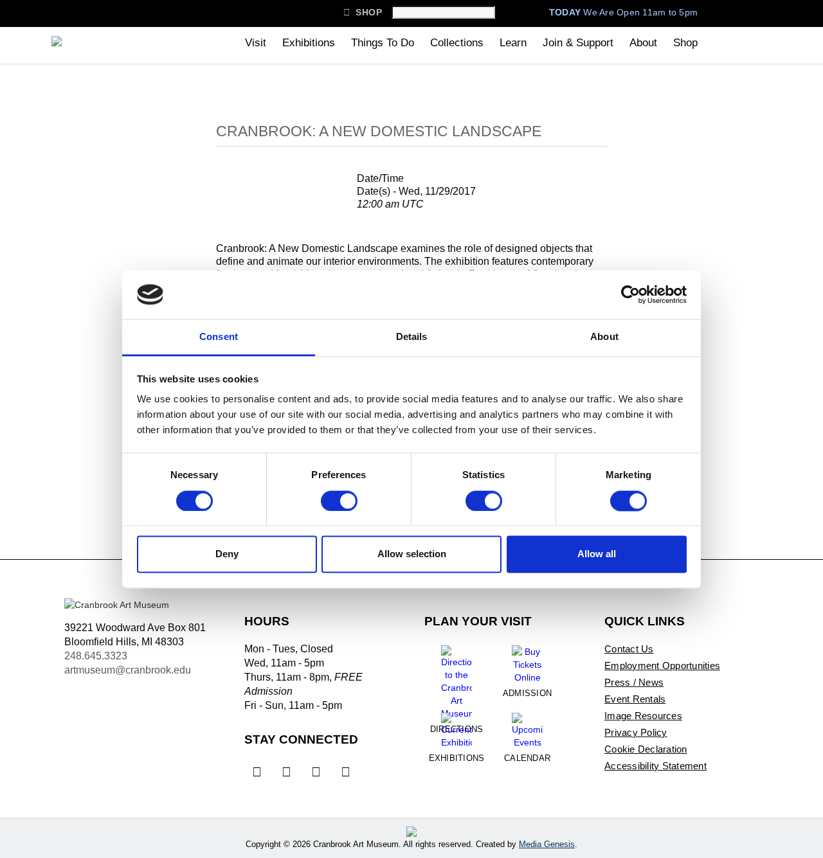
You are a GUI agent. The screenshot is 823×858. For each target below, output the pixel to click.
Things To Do (382, 43)
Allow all (596, 554)
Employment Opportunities (662, 665)
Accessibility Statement (655, 765)
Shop (362, 12)
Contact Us (629, 648)
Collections (457, 43)
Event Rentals (634, 698)
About (643, 43)
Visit (255, 43)
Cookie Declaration (645, 749)
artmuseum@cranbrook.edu (127, 670)
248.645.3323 (95, 655)
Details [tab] (412, 337)
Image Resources (643, 715)
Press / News (634, 682)
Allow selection (411, 554)
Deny (227, 554)
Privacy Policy (635, 732)
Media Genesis (547, 844)
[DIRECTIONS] (456, 677)
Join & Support (578, 43)
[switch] (339, 500)
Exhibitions (308, 43)
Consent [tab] (218, 337)
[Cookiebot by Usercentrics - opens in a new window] (630, 294)
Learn (513, 43)
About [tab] (604, 337)
